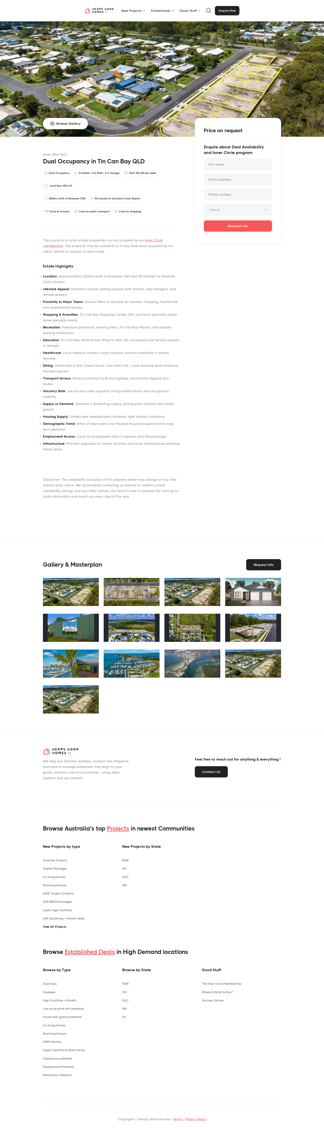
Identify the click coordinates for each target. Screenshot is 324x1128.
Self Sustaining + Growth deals (64, 918)
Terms (178, 1119)
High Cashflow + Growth (59, 1000)
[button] (133, 11)
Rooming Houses (54, 885)
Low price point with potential (63, 1008)
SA (124, 1017)
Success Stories (213, 1000)
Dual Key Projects (55, 860)
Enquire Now (227, 10)
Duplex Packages (55, 868)
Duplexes (49, 992)
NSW (125, 860)
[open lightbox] (71, 592)
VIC (124, 868)
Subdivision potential (57, 1058)
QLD (125, 877)
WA (124, 885)
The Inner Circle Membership (222, 983)
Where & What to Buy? (217, 992)
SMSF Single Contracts (58, 893)
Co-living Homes (54, 877)
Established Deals (90, 952)
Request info (264, 565)
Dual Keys (50, 983)
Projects (118, 828)
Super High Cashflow (57, 910)
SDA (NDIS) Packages (57, 901)
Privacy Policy (195, 1119)
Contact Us (211, 772)
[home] (99, 11)
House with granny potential (62, 1017)
